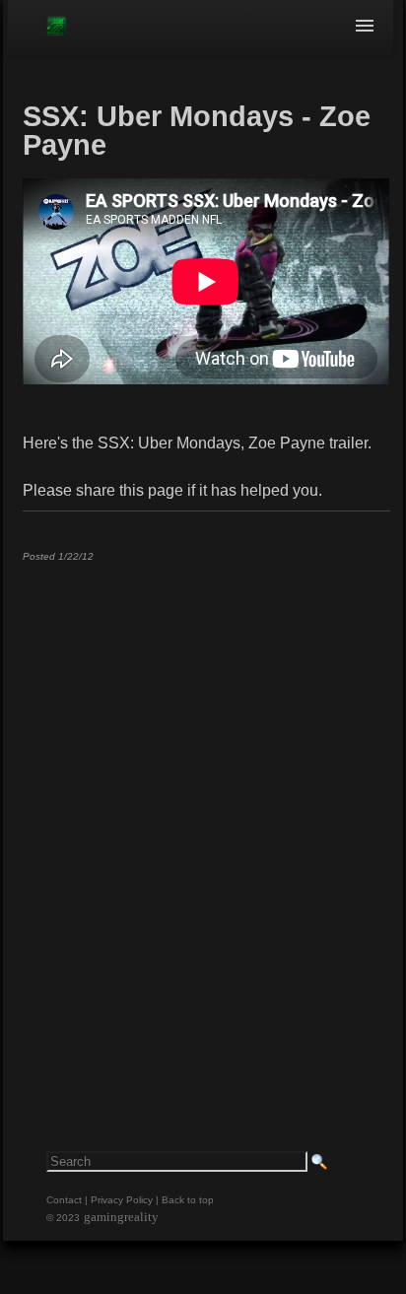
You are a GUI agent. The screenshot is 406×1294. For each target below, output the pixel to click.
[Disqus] (206, 823)
